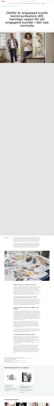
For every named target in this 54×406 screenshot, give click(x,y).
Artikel (19, 31)
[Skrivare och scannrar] (26, 3)
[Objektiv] (19, 3)
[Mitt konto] (50, 1)
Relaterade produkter (23, 31)
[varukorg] (52, 1)
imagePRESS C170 (8, 386)
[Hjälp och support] (40, 3)
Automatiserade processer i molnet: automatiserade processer (26, 387)
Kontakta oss (34, 31)
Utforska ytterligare (29, 31)
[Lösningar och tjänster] (34, 3)
